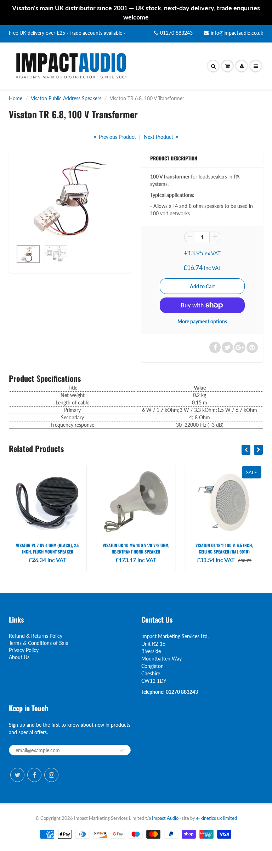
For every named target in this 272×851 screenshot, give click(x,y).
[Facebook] (34, 775)
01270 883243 (176, 33)
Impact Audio (165, 818)
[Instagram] (51, 775)
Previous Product (116, 137)
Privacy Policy (24, 650)
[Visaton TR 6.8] (69, 199)
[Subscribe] (121, 750)
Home (15, 98)
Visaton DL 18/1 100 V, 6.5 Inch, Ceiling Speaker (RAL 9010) (224, 548)
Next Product (159, 137)
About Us (19, 657)
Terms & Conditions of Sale (38, 643)
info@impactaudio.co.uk (237, 33)
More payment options (202, 321)
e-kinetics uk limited (216, 818)
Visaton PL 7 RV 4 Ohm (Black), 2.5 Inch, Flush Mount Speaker (47, 548)
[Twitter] (17, 775)
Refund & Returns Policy (35, 636)
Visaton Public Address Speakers (66, 98)
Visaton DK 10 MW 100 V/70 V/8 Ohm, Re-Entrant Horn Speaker (136, 548)
